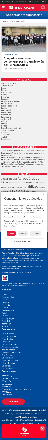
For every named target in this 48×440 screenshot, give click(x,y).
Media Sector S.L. (28, 241)
